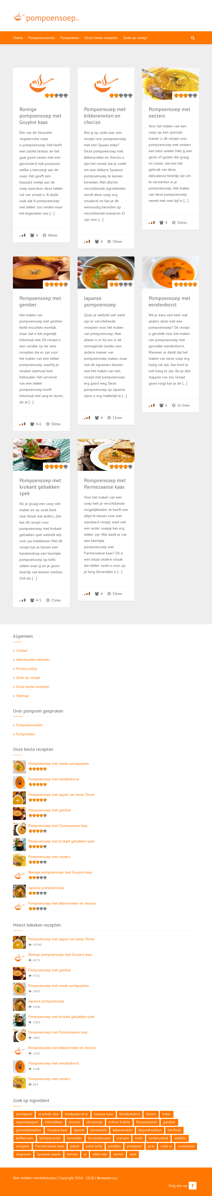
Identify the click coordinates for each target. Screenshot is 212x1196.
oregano (22, 1146)
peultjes (114, 1146)
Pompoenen (69, 37)
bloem (151, 1114)
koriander (74, 1138)
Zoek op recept (135, 37)
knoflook (174, 1130)
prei (151, 1146)
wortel (118, 1154)
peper (75, 1146)
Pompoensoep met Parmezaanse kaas (58, 825)
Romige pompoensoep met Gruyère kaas (60, 872)
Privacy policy (26, 668)
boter (166, 1114)
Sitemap (22, 695)
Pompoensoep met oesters (49, 856)
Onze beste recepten (101, 37)
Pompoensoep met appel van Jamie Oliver (61, 794)
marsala (123, 1138)
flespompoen (146, 1122)
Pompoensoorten (41, 37)
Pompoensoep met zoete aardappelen (58, 763)
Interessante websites (33, 659)
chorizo (74, 1122)
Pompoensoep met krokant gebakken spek (61, 841)
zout (133, 1154)
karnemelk (98, 1130)
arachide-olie (48, 1114)
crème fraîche (119, 1122)
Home (18, 37)
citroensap (94, 1122)
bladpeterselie (76, 1114)
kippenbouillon (150, 1130)
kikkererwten (122, 1130)
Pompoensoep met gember (49, 810)
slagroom (23, 1154)
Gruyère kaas (57, 1130)
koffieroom (24, 1138)
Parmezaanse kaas (49, 1146)
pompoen (134, 1146)
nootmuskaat (158, 1138)
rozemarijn (186, 1146)
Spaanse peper (49, 1154)
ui (85, 1154)
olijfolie (180, 1138)
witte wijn (100, 1154)
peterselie (94, 1146)
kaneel (79, 1130)
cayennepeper (27, 1122)
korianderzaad (99, 1138)
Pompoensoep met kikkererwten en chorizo (62, 903)
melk (138, 1138)
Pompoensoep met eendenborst (53, 779)
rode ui (166, 1146)
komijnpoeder (50, 1138)
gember (169, 1122)
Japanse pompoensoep (46, 887)
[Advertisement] (143, 15)
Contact (21, 650)
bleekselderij (129, 1114)
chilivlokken (54, 1122)
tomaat (72, 1154)
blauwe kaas (103, 1114)
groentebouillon (28, 1130)
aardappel (24, 1114)
